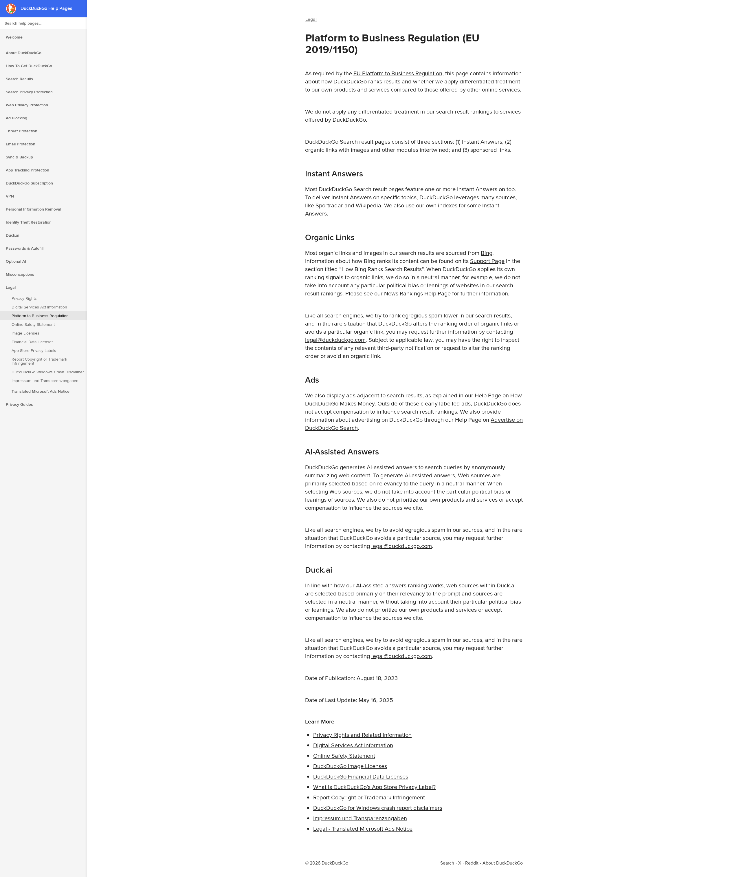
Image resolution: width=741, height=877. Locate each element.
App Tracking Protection (27, 170)
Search (447, 863)
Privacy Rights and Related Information (362, 734)
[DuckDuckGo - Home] (13, 8)
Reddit (471, 863)
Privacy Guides (19, 404)
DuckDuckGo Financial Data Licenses (360, 776)
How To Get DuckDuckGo (29, 66)
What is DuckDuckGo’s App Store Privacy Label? (374, 787)
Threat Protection (21, 131)
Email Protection (20, 144)
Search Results (19, 79)
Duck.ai (12, 235)
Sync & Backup (19, 157)
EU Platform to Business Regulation (397, 73)
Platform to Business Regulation (40, 316)
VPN (10, 196)
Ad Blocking (16, 118)
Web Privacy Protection (27, 105)
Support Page (487, 261)
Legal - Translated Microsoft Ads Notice (362, 828)
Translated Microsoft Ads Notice (40, 391)
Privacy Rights (24, 298)
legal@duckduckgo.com (335, 339)
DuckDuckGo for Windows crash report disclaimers (377, 807)
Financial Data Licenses (33, 342)
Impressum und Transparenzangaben (45, 380)
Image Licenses (25, 333)
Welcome (14, 37)
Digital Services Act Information (39, 307)
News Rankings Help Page (417, 293)
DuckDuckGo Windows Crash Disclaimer (48, 372)
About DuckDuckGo (23, 53)
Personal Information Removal (33, 209)
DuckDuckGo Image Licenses (350, 766)
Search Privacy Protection (29, 92)
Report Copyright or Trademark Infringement (39, 361)
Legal (11, 287)
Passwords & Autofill (24, 248)
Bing (486, 253)
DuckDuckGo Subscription (29, 183)
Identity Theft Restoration (29, 222)
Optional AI (16, 261)
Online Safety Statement (33, 324)
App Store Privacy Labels (34, 350)
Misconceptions (20, 274)
